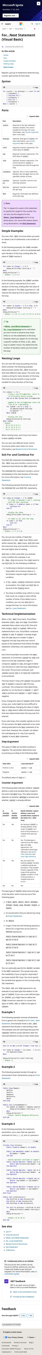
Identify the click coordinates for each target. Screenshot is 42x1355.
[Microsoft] (21, 23)
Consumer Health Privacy (11, 1349)
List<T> (9, 1232)
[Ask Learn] (35, 29)
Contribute (5, 1346)
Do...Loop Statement (12, 329)
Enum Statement (15, 916)
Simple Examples (9, 61)
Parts (5, 58)
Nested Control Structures (26, 449)
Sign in (37, 24)
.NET (10, 29)
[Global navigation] (2, 24)
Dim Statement (29, 223)
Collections (10, 1250)
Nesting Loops (8, 64)
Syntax (5, 55)
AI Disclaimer (6, 1342)
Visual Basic (19, 29)
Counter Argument (32, 132)
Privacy (14, 1346)
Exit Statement (12, 1247)
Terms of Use (28, 1349)
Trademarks (6, 1352)
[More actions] (38, 29)
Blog (30, 1342)
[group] (21, 97)
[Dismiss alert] (38, 3)
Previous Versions (20, 1342)
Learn (4, 29)
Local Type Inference (28, 856)
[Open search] (32, 24)
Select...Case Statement (14, 217)
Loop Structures (12, 1235)
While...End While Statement (17, 326)
